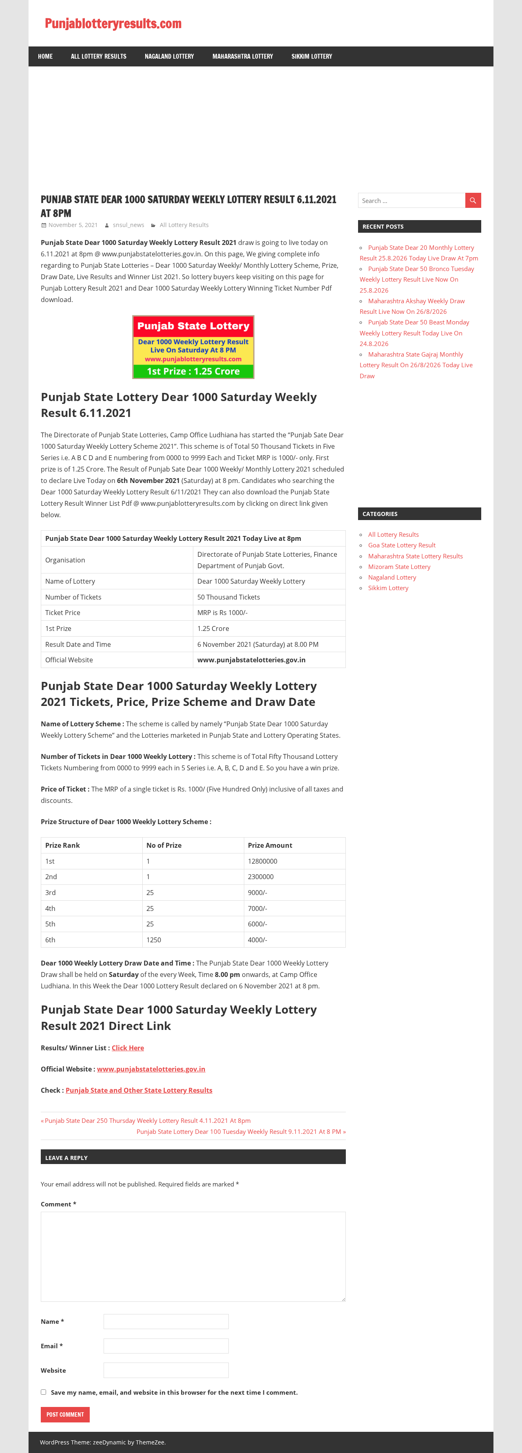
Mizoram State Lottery (399, 566)
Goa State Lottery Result (402, 545)
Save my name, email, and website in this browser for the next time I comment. (174, 1392)
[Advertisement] (261, 123)
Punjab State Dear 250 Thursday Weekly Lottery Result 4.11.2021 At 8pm (147, 1120)
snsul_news (128, 225)
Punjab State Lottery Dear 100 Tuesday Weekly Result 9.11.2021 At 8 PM (239, 1131)
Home (45, 56)
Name (52, 1321)
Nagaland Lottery (169, 56)
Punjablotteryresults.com (113, 23)
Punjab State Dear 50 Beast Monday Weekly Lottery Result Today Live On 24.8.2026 (414, 333)
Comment (58, 1204)
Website (53, 1370)
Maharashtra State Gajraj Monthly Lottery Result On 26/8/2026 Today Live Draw (416, 365)
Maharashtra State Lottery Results (415, 556)
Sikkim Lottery (312, 56)
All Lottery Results (98, 56)
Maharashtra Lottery (242, 56)
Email (52, 1346)
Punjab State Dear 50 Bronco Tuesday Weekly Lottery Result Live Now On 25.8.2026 (417, 279)
